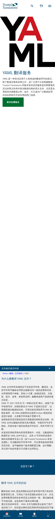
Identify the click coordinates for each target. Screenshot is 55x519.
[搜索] (32, 6)
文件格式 (19, 373)
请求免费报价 (13, 102)
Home (5, 373)
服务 (11, 373)
